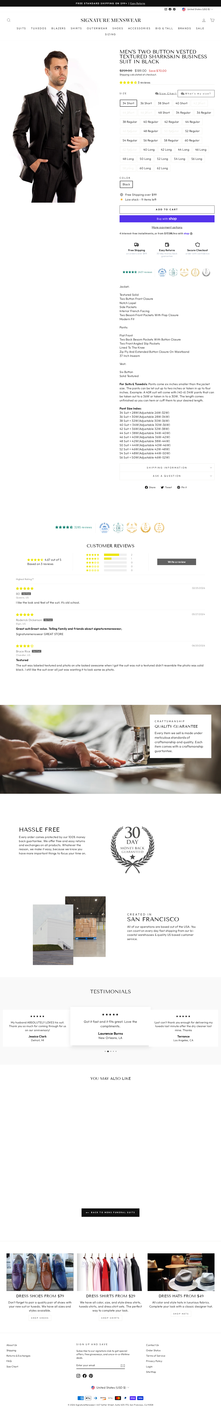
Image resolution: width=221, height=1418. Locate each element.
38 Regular (130, 122)
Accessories (139, 28)
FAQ (8, 1361)
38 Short (163, 103)
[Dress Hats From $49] (181, 1272)
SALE (200, 28)
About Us (11, 1345)
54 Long (179, 159)
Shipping (124, 74)
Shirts (76, 28)
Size (165, 93)
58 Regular (171, 140)
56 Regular (151, 140)
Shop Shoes (40, 1318)
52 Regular (192, 131)
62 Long (162, 168)
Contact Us (152, 1345)
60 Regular (192, 140)
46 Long (200, 149)
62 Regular (130, 149)
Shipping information (167, 467)
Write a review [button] (177, 561)
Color (125, 177)
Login (149, 1366)
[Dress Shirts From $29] (110, 1272)
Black (126, 184)
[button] (129, 82)
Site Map (151, 1371)
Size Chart (12, 1366)
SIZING (110, 34)
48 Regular (151, 131)
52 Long (162, 159)
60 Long (145, 168)
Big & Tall (164, 28)
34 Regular (183, 112)
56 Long (196, 159)
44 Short (128, 112)
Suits (21, 28)
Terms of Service (155, 1355)
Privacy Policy (154, 1361)
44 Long (183, 149)
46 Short (146, 112)
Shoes (117, 28)
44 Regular (192, 122)
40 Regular (150, 122)
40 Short (182, 103)
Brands (184, 28)
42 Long (166, 149)
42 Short (199, 103)
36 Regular (204, 112)
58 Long (128, 168)
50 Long (145, 159)
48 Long (128, 159)
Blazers (58, 28)
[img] (24, 588)
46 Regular (130, 131)
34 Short (128, 103)
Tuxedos (39, 28)
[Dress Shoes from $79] (39, 1272)
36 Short (146, 103)
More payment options (167, 227)
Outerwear (97, 28)
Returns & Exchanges (18, 1355)
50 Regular (171, 131)
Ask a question (167, 475)
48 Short (164, 112)
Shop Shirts (110, 1318)
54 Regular (130, 140)
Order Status (153, 1350)
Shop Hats (181, 1313)
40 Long (149, 149)
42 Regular (171, 122)
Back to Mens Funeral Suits (112, 1212)
